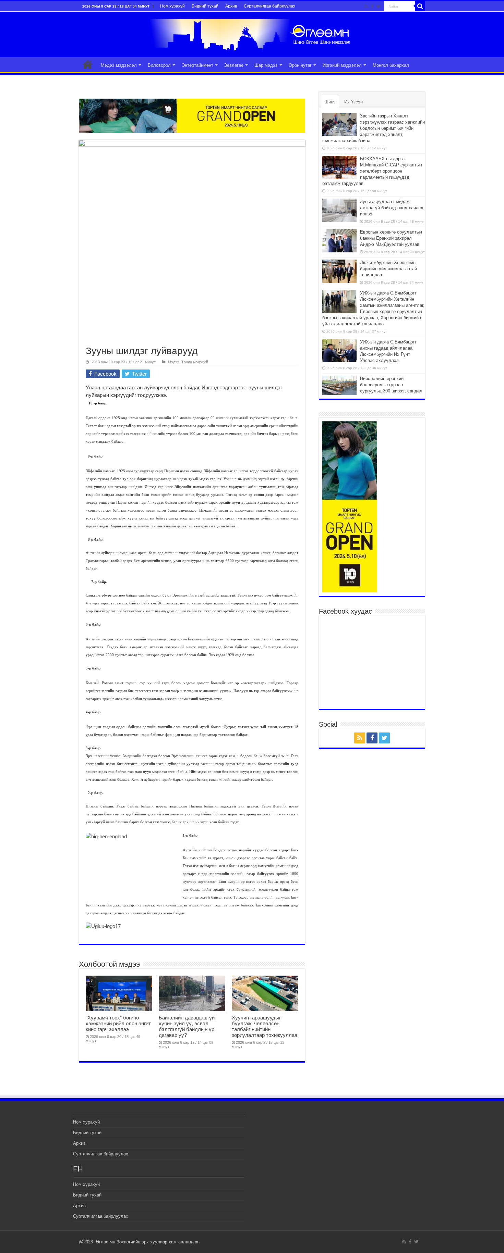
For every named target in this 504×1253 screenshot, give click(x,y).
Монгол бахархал (391, 65)
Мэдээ (173, 362)
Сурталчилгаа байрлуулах (269, 6)
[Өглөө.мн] (252, 33)
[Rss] (366, 6)
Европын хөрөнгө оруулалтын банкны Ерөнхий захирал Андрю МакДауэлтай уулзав (391, 238)
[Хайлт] (420, 6)
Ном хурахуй (172, 6)
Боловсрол (159, 65)
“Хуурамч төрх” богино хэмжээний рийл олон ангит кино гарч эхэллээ (118, 1023)
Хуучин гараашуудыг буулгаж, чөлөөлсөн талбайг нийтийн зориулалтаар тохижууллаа (264, 1026)
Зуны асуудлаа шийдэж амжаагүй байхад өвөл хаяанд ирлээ (391, 207)
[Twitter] (379, 6)
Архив (231, 6)
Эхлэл (88, 64)
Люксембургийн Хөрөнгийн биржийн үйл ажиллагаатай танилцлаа (388, 268)
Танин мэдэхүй (194, 362)
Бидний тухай (205, 6)
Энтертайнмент (197, 65)
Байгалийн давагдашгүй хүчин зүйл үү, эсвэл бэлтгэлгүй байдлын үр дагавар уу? (187, 1026)
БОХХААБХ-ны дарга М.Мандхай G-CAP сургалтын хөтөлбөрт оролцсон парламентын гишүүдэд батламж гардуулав (372, 171)
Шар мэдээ (266, 65)
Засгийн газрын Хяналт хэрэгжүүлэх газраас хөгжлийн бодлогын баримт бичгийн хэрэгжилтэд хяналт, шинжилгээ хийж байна (373, 128)
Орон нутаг (300, 65)
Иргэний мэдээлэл (342, 65)
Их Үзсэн (353, 101)
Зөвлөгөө (233, 65)
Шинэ (330, 101)
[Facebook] (372, 6)
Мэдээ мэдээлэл (119, 65)
